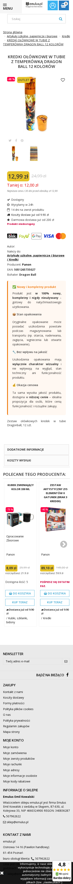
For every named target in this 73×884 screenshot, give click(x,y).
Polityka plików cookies (18, 709)
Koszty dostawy (13, 697)
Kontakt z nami (13, 692)
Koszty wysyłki (19, 460)
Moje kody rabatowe (16, 781)
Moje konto (10, 747)
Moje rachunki (12, 764)
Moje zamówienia (15, 753)
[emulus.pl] (34, 4)
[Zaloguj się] (53, 6)
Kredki (47, 618)
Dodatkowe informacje (25, 449)
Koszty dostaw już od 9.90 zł (30, 215)
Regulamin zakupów (16, 726)
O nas (7, 715)
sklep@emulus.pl (17, 822)
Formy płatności (13, 703)
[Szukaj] (60, 18)
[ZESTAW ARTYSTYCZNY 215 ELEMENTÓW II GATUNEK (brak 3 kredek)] (55, 519)
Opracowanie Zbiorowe (15, 538)
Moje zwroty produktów (19, 758)
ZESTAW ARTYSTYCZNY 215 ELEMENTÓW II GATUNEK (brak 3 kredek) (55, 493)
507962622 (13, 816)
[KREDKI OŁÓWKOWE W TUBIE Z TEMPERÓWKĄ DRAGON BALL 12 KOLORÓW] (16, 154)
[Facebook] (67, 675)
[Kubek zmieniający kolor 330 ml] (20, 519)
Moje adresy (11, 770)
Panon (10, 554)
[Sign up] (66, 661)
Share (16, 140)
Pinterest (22, 140)
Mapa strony (11, 732)
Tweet (10, 140)
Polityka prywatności (16, 720)
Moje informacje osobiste (20, 776)
